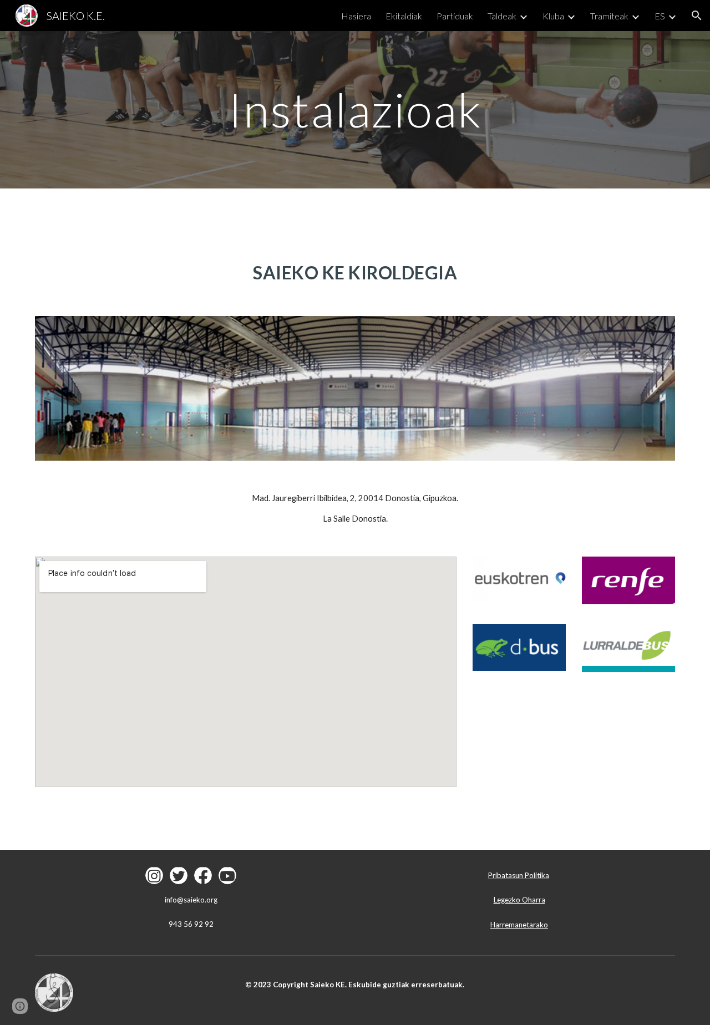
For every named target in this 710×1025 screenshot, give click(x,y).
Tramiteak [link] (609, 16)
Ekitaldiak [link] (404, 16)
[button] (696, 15)
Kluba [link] (553, 16)
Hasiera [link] (356, 16)
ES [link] (660, 16)
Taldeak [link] (502, 16)
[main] (355, 109)
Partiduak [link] (455, 16)
